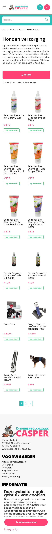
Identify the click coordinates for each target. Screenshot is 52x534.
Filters (27, 74)
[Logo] (19, 7)
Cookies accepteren (26, 522)
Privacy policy (11, 529)
